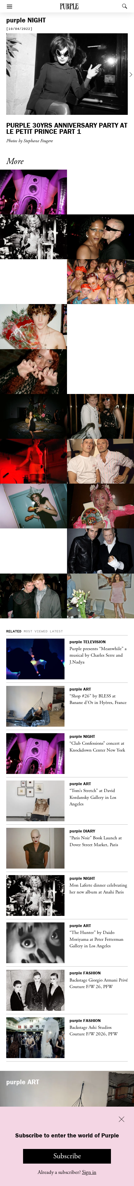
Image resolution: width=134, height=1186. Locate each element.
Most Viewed (36, 631)
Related (14, 631)
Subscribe (67, 1156)
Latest (56, 631)
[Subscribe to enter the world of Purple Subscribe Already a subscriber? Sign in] (67, 75)
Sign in (89, 1172)
